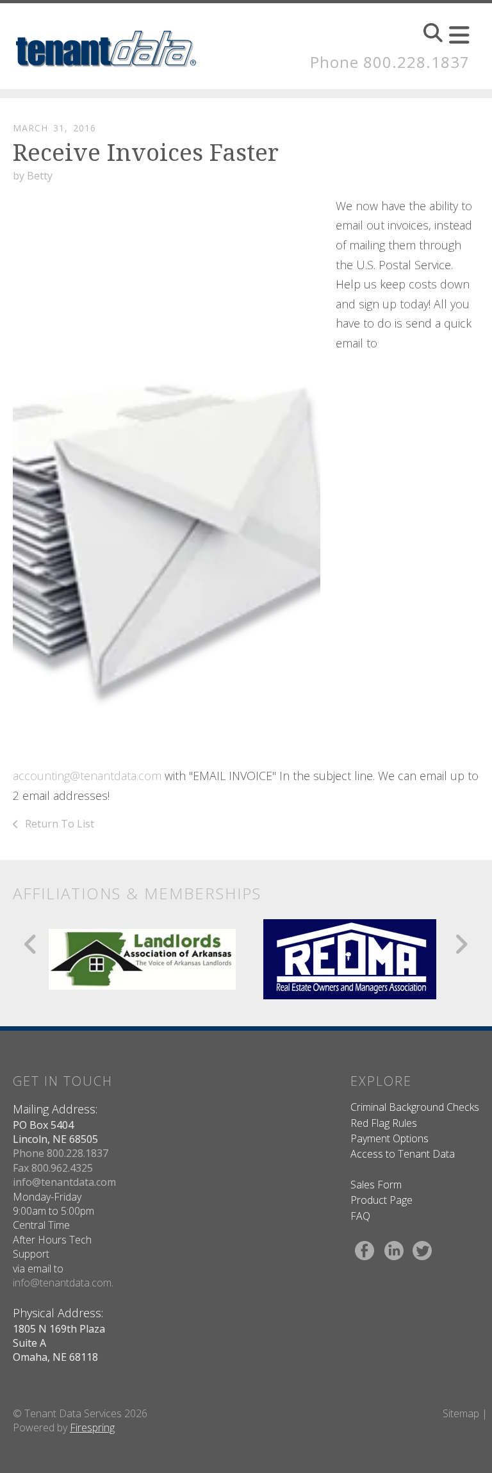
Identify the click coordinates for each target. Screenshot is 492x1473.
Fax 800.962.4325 (53, 1168)
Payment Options (389, 1138)
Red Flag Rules (383, 1123)
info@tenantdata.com (64, 1182)
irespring (95, 1427)
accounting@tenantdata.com (87, 775)
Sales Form (376, 1185)
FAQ (360, 1216)
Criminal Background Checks (414, 1107)
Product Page (381, 1200)
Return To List (58, 824)
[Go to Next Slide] (461, 944)
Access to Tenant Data (402, 1154)
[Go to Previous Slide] (31, 944)
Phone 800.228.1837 (390, 61)
